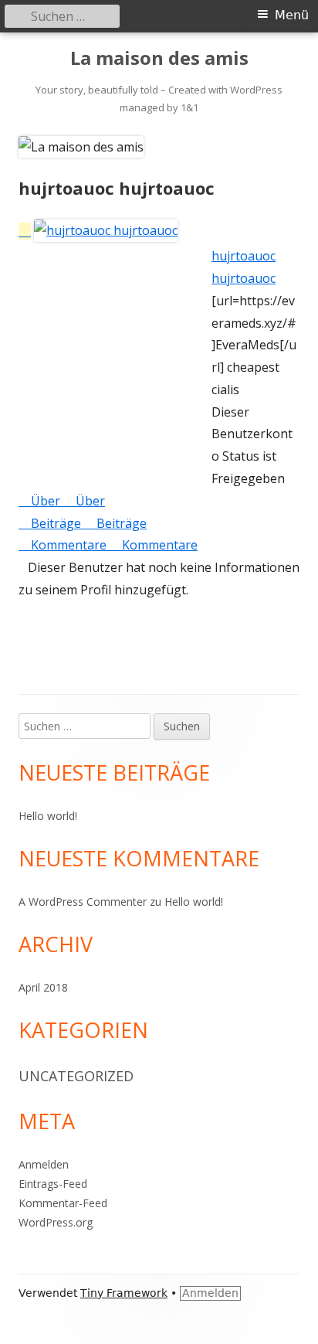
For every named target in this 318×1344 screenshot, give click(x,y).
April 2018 (43, 987)
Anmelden (44, 1164)
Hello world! (48, 815)
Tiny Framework (123, 1293)
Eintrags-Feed (53, 1183)
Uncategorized (76, 1076)
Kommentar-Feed (63, 1203)
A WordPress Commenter (83, 901)
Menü (292, 15)
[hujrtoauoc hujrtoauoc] (98, 231)
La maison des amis (159, 58)
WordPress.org (56, 1222)
